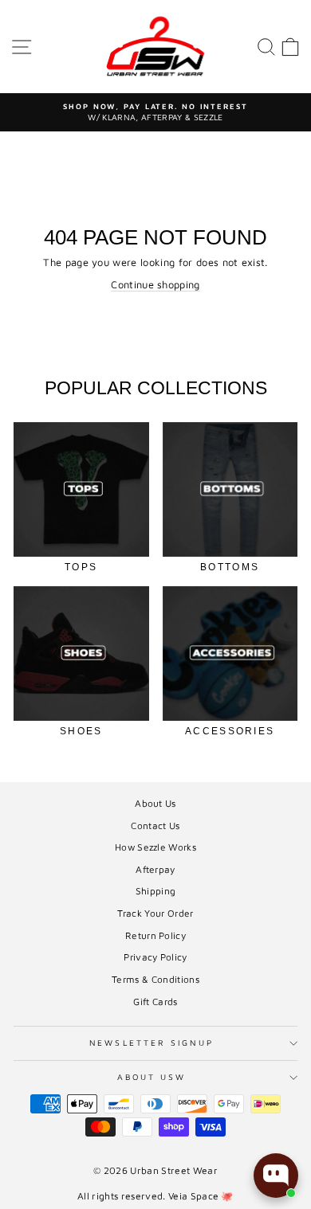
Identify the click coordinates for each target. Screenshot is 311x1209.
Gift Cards (155, 1001)
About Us (155, 803)
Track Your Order (155, 913)
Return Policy (155, 935)
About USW (152, 1077)
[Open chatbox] (276, 1175)
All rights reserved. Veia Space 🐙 (155, 1196)
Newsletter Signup (151, 1042)
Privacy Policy (155, 957)
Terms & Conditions (155, 979)
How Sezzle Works (155, 847)
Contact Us (155, 825)
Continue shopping (155, 285)
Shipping (156, 891)
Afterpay (155, 869)
